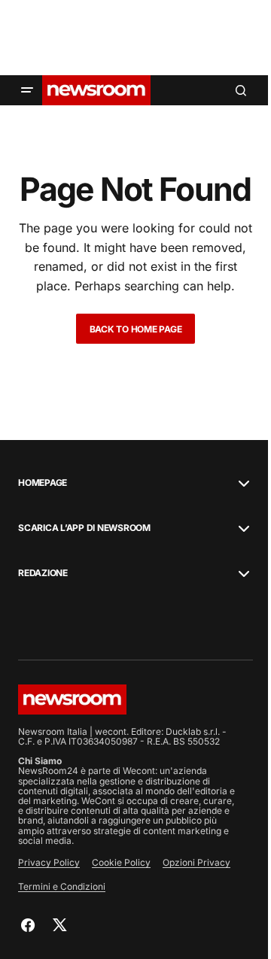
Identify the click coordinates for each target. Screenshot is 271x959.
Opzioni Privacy (196, 862)
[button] (27, 90)
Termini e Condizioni (61, 886)
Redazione (43, 573)
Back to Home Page (136, 329)
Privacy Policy (49, 862)
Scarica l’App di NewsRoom (84, 528)
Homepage (42, 483)
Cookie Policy (121, 862)
